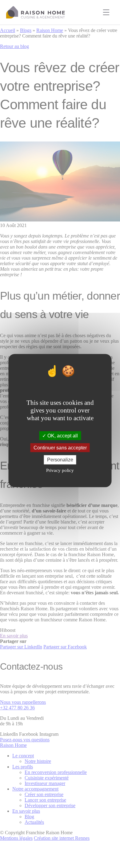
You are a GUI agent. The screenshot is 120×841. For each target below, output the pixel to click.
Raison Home (35, 12)
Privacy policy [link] (60, 470)
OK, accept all (62, 435)
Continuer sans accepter (60, 447)
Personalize (60, 459)
